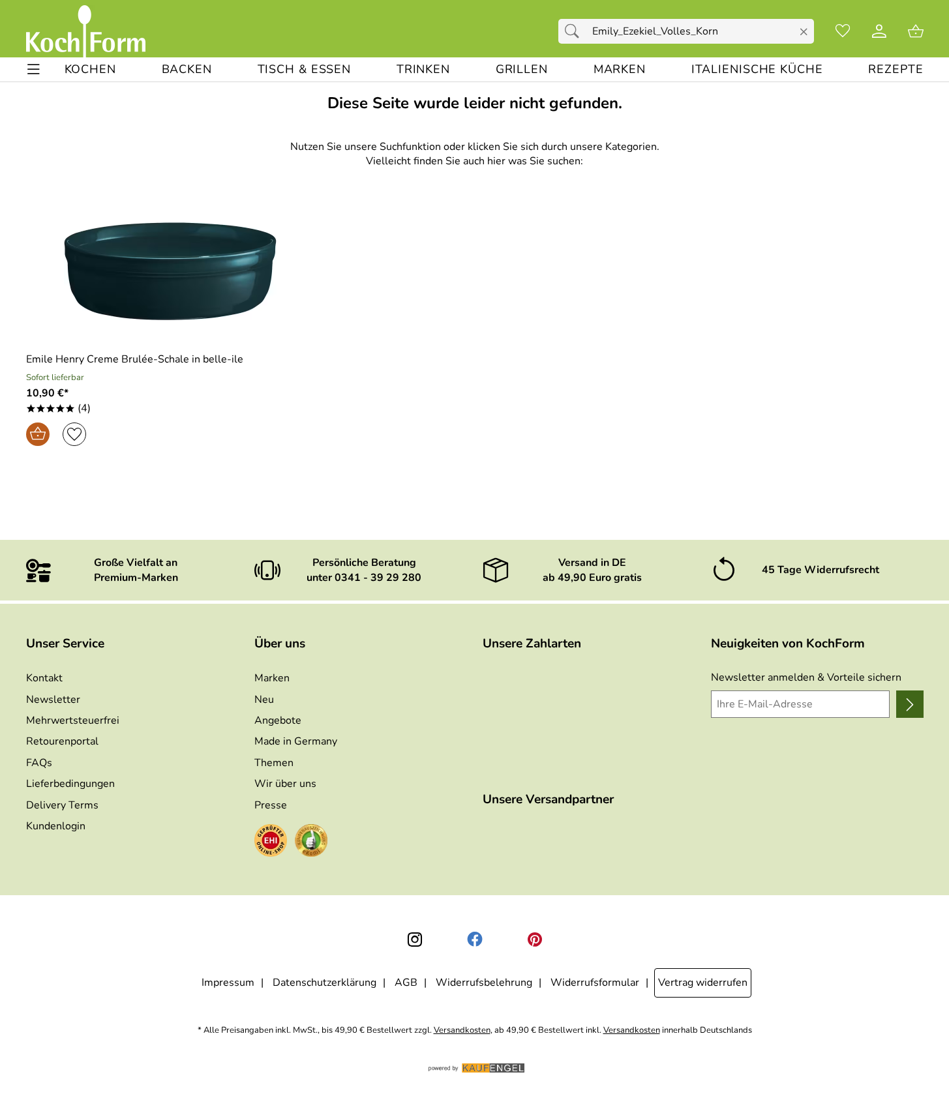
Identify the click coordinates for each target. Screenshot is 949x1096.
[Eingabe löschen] (803, 32)
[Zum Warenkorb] (916, 31)
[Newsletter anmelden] (909, 704)
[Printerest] (535, 939)
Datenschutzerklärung (324, 982)
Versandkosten (462, 1030)
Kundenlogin (55, 826)
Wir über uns (285, 784)
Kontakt (44, 678)
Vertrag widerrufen (702, 982)
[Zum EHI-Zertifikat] (270, 842)
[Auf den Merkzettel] (74, 434)
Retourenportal (62, 741)
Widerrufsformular (594, 982)
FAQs (39, 763)
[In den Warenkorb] (38, 434)
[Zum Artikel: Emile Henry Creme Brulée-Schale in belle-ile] (170, 271)
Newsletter (53, 699)
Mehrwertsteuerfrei (72, 720)
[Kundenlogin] (879, 31)
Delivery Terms (62, 805)
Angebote (277, 720)
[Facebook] (475, 939)
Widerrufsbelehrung (484, 982)
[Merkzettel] (843, 31)
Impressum (228, 982)
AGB (406, 982)
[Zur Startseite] (85, 31)
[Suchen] (575, 31)
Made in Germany (295, 741)
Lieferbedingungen (70, 784)
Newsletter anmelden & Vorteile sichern (806, 677)
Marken (272, 678)
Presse (270, 805)
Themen (274, 763)
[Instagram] (415, 939)
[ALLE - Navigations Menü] (33, 69)
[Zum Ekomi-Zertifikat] (311, 842)
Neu (264, 699)
